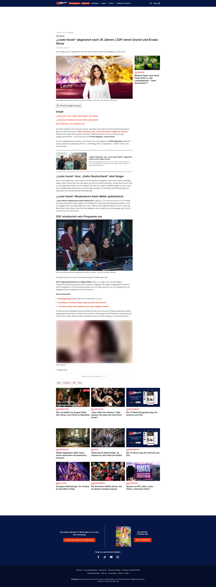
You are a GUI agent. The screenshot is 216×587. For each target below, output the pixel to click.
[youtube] (111, 557)
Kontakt (126, 573)
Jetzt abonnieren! (143, 540)
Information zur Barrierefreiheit (131, 570)
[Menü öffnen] (159, 3)
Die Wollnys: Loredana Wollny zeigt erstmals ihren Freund (82, 302)
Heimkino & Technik (123, 3)
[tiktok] (104, 557)
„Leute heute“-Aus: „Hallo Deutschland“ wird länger (77, 116)
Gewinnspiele (112, 573)
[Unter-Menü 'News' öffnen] (106, 3)
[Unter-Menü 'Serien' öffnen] (114, 3)
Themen (120, 573)
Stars (80, 383)
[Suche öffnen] (151, 3)
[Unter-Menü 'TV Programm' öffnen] (79, 3)
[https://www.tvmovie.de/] (61, 3)
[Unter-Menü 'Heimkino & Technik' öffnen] (130, 3)
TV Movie (59, 32)
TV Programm (73, 3)
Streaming (94, 3)
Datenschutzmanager (114, 570)
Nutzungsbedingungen (91, 570)
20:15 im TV (85, 3)
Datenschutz (102, 570)
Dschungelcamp (64, 299)
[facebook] (98, 557)
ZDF (74, 383)
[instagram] (117, 557)
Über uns (104, 573)
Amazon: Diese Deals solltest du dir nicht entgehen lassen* (84, 306)
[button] (94, 117)
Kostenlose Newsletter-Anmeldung (79, 540)
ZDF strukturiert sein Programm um (70, 124)
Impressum (79, 570)
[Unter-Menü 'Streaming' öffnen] (99, 3)
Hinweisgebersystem (93, 573)
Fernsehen (70, 32)
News (103, 3)
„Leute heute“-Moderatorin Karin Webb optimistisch (77, 120)
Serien (111, 3)
